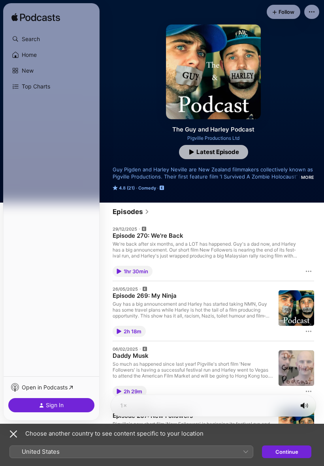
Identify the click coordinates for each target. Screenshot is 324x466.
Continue (286, 452)
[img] (35, 18)
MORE (307, 177)
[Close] (13, 434)
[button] (51, 39)
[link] (131, 211)
